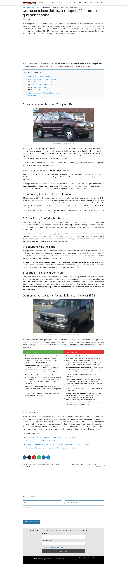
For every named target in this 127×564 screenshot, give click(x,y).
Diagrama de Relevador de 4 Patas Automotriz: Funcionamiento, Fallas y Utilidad (57, 444)
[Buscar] (53, 2)
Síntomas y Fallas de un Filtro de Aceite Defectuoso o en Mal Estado (52, 448)
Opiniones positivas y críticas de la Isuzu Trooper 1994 (46, 93)
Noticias (59, 3)
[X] (29, 457)
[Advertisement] (63, 49)
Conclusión (32, 96)
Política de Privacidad (97, 3)
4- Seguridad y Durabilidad (40, 87)
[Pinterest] (34, 457)
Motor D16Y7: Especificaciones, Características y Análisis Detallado (41, 465)
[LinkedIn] (44, 457)
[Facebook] (25, 457)
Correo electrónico (47, 540)
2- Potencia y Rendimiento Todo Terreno (44, 82)
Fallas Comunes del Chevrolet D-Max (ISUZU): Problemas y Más (50, 437)
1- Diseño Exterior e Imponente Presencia (43, 79)
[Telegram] (48, 457)
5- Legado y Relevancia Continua (42, 90)
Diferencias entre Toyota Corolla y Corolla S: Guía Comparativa (87, 465)
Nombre (44, 533)
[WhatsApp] (39, 457)
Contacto (68, 3)
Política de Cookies (80, 3)
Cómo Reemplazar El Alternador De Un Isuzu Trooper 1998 (48, 441)
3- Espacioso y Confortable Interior (42, 84)
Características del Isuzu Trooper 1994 (40, 76)
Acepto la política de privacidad (53, 547)
